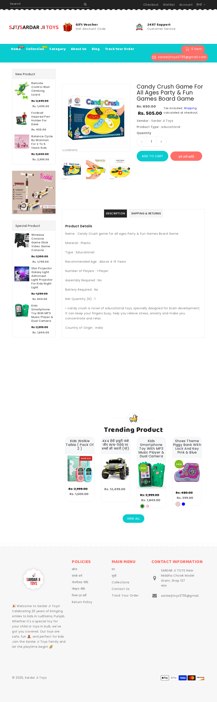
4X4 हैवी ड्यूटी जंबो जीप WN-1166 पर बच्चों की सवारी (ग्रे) (115, 445)
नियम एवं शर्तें (79, 595)
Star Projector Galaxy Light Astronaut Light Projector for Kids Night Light (42, 277)
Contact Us (120, 589)
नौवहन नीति (78, 589)
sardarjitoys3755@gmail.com (184, 596)
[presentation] (63, 169)
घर (113, 569)
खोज (74, 569)
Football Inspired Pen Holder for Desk (40, 118)
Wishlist (169, 5)
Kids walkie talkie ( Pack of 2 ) (80, 445)
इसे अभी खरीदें (186, 156)
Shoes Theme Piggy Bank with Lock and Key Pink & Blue (187, 446)
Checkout (151, 5)
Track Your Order (125, 595)
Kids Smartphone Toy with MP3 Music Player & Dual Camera (42, 313)
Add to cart (152, 156)
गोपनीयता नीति (80, 582)
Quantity (144, 133)
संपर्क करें (77, 576)
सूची (114, 576)
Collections (120, 582)
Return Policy (82, 602)
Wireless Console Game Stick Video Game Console (40, 242)
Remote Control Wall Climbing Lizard (40, 89)
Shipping (190, 108)
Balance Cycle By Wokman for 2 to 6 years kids (42, 142)
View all (133, 518)
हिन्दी (199, 5)
